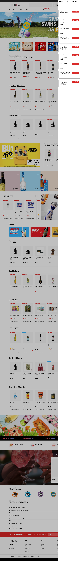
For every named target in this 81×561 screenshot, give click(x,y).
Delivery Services (76, 15)
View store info (61, 24)
